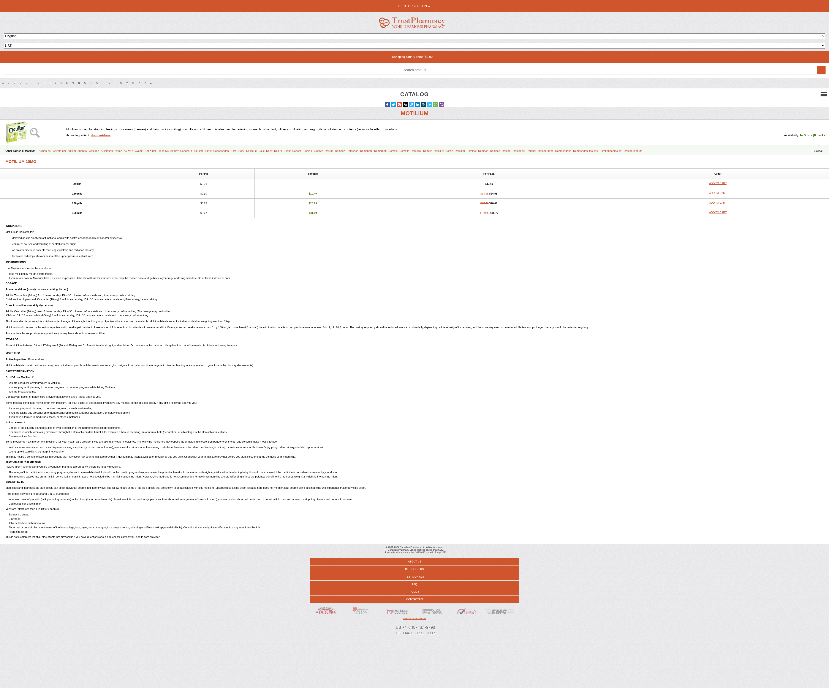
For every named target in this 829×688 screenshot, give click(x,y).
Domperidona (563, 150)
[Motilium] (35, 132)
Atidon (118, 150)
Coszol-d (251, 150)
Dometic (404, 150)
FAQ (414, 584)
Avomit (139, 150)
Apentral (82, 150)
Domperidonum (633, 150)
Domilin (427, 150)
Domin (449, 150)
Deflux (278, 150)
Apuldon (94, 150)
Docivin (318, 150)
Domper (531, 150)
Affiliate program (414, 618)
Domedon (352, 150)
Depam (296, 150)
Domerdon (380, 150)
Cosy (241, 150)
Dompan (483, 150)
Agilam (72, 150)
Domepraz (366, 150)
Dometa (393, 150)
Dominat (471, 150)
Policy (414, 591)
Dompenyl (519, 150)
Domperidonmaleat (611, 150)
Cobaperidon (221, 150)
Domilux (439, 150)
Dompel (506, 150)
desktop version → (414, 6)
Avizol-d (128, 150)
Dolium (329, 150)
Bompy (174, 150)
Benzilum (150, 150)
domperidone (101, 135)
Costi (234, 150)
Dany (269, 150)
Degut (287, 150)
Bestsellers (414, 569)
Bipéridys (163, 150)
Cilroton (199, 150)
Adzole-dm (59, 150)
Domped (495, 150)
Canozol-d (186, 150)
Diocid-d (308, 150)
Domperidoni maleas (585, 150)
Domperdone (546, 150)
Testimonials (414, 576)
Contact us (414, 599)
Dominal (460, 150)
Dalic (261, 150)
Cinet (208, 150)
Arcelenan (107, 150)
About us (414, 561)
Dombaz (340, 150)
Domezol (416, 150)
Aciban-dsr (45, 150)
